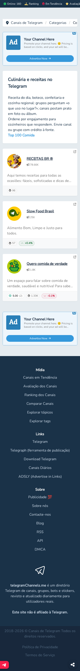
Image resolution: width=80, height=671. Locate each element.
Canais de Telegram (27, 22)
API (40, 540)
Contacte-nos (40, 514)
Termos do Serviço (40, 655)
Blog (40, 523)
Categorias (57, 22)
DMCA (40, 549)
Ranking (34, 4)
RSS (40, 532)
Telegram (40, 441)
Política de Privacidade (40, 647)
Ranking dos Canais (40, 394)
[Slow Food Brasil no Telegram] (75, 204)
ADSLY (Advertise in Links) (40, 476)
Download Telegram (40, 459)
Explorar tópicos (40, 412)
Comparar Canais (40, 403)
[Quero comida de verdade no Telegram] (75, 257)
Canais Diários (40, 467)
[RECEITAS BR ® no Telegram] (75, 152)
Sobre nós (40, 505)
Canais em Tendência (40, 377)
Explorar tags (40, 421)
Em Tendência (54, 4)
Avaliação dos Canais (40, 386)
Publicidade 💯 (40, 497)
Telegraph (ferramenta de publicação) (40, 450)
